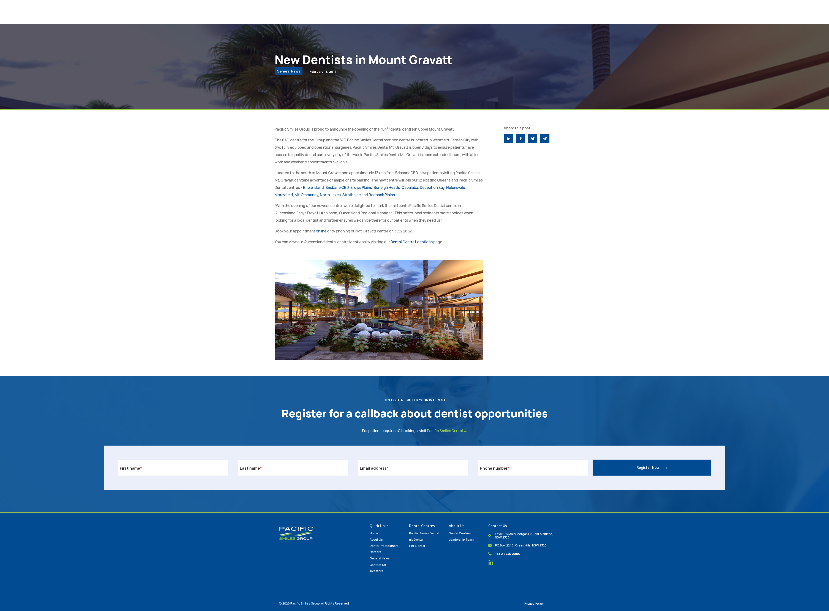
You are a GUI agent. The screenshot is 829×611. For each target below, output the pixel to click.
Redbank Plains (382, 194)
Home (374, 533)
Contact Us (378, 565)
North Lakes (330, 194)
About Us (376, 539)
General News (380, 558)
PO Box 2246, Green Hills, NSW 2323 (520, 545)
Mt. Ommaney (306, 194)
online (321, 231)
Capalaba (410, 187)
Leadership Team (461, 539)
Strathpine (351, 194)
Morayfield (284, 194)
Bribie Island (313, 187)
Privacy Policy (534, 604)
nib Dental (416, 539)
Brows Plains (361, 187)
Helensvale (455, 187)
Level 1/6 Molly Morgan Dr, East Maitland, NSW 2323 (524, 536)
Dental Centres (460, 533)
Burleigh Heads (387, 187)
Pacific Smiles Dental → (447, 430)
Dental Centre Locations (412, 241)
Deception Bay (432, 187)
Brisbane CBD (337, 187)
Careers (375, 552)
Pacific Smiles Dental (424, 533)
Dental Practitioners (384, 546)
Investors (376, 571)
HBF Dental (417, 546)
